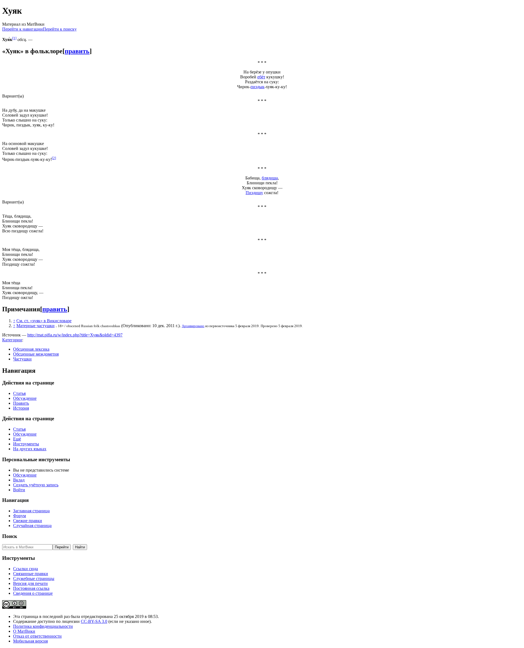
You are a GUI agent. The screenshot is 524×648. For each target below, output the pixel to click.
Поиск (9, 536)
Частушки (22, 359)
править (77, 51)
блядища (270, 178)
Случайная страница (32, 525)
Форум (19, 515)
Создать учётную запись (35, 485)
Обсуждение (25, 398)
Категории (12, 340)
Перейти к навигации (22, 29)
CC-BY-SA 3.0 (94, 621)
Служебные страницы (33, 578)
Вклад (19, 480)
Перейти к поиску (60, 29)
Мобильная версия (30, 641)
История (21, 408)
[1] (14, 38)
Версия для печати (30, 583)
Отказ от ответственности (37, 636)
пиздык (257, 86)
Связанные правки (30, 573)
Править (21, 403)
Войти (19, 489)
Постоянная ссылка (31, 588)
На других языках (29, 448)
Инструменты (26, 444)
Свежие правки (27, 520)
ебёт (261, 77)
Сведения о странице (33, 593)
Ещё (17, 439)
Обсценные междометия (36, 354)
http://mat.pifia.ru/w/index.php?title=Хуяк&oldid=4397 (75, 335)
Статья (19, 393)
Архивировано (193, 326)
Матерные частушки (35, 325)
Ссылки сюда (25, 568)
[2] (54, 158)
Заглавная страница (31, 510)
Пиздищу (254, 192)
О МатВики (24, 631)
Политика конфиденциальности (43, 626)
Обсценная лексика (31, 349)
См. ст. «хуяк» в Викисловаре (44, 320)
